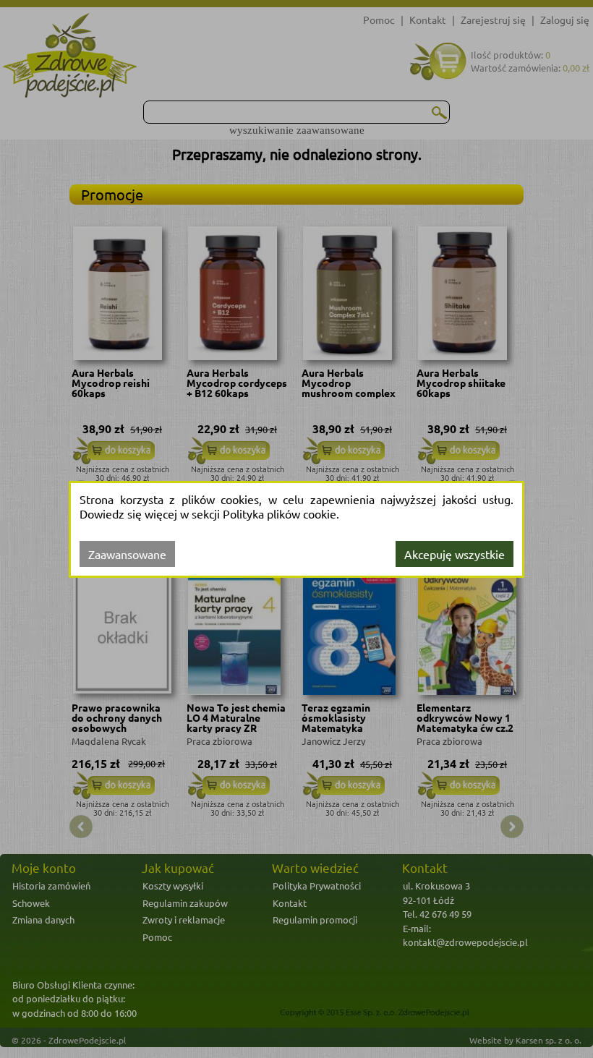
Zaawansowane (127, 554)
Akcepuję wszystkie (454, 554)
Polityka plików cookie (279, 513)
